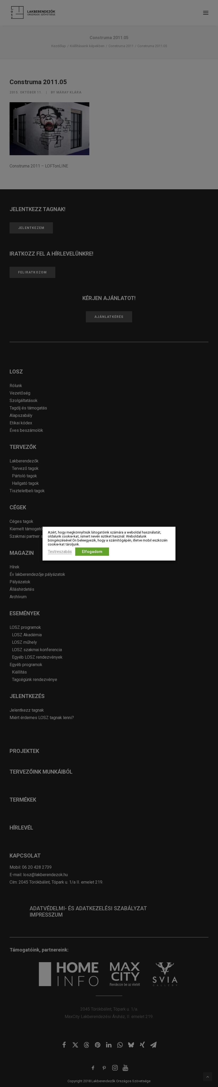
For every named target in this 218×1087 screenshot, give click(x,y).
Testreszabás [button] (60, 551)
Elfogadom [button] (92, 551)
